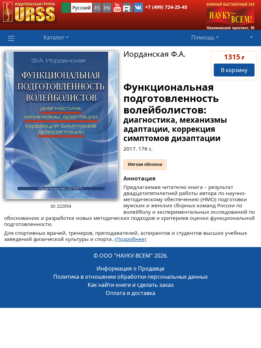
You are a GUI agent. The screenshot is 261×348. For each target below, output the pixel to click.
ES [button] (97, 7)
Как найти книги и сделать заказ (131, 285)
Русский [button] (81, 7)
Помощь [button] (203, 37)
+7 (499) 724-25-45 (166, 7)
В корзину (234, 70)
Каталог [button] (54, 37)
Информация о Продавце (130, 268)
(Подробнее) (130, 239)
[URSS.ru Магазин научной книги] (28, 12)
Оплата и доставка (130, 293)
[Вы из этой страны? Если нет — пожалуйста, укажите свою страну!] (66, 7)
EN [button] (107, 7)
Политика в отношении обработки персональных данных (130, 276)
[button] (117, 7)
